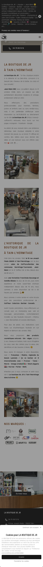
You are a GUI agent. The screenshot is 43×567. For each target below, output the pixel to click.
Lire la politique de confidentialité (12, 553)
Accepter (21, 557)
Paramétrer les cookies (21, 561)
